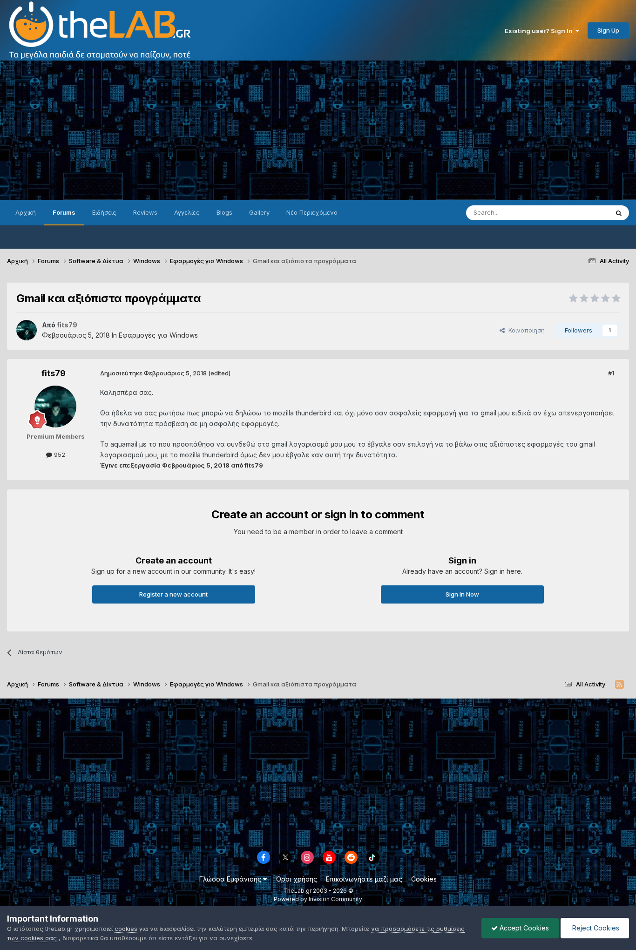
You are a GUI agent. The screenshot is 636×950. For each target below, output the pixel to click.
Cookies (424, 879)
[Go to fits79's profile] (26, 330)
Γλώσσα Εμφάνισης (231, 879)
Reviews (145, 212)
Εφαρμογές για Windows (158, 335)
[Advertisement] (318, 130)
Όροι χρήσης (296, 879)
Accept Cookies (523, 928)
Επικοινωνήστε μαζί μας (364, 879)
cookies (126, 928)
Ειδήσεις (104, 212)
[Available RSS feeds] (619, 684)
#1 (611, 373)
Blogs (224, 212)
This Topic (581, 212)
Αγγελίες (187, 212)
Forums (64, 212)
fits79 (53, 373)
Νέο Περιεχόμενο (312, 212)
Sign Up (608, 30)
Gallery (259, 212)
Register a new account (173, 594)
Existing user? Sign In (540, 30)
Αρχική (25, 212)
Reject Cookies (594, 928)
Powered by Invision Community (318, 899)
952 (58, 454)
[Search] (619, 212)
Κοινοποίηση (525, 330)
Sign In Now (462, 594)
